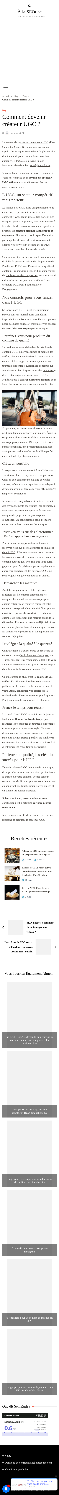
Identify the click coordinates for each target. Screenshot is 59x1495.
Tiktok (5, 659)
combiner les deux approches (22, 275)
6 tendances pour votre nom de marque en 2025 (30, 1319)
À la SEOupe (30, 11)
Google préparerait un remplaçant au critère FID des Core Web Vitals (30, 1389)
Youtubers (31, 659)
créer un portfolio (43, 475)
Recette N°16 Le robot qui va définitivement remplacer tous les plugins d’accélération (37, 871)
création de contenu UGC (34, 142)
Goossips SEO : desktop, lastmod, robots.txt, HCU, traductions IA (29, 1111)
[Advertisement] (29, 54)
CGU (8, 1455)
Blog (4, 110)
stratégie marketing (40, 165)
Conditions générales (16, 1469)
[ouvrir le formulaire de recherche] (29, 6)
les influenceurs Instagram (34, 655)
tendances (48, 370)
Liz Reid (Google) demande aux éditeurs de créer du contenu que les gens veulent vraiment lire (29, 1040)
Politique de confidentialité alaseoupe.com (28, 1462)
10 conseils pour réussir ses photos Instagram (29, 1250)
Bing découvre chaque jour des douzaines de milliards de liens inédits (29, 1180)
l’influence (27, 256)
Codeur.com (29, 815)
